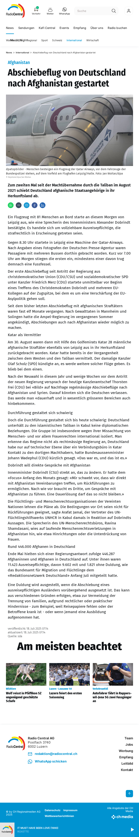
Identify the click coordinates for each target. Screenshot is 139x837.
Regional (32, 40)
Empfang (79, 28)
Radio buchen (117, 28)
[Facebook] (34, 205)
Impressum (70, 810)
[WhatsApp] (11, 205)
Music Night (18, 40)
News (10, 28)
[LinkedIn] (42, 205)
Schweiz (57, 40)
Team (129, 738)
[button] (64, 10)
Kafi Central (47, 28)
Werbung (126, 751)
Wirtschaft (92, 40)
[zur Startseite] (15, 11)
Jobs (129, 744)
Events (64, 28)
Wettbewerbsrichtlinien (59, 815)
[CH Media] (118, 816)
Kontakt (127, 770)
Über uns (96, 28)
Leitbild (127, 763)
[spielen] (132, 829)
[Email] (27, 205)
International (74, 40)
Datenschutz (52, 810)
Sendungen (26, 28)
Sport (44, 40)
